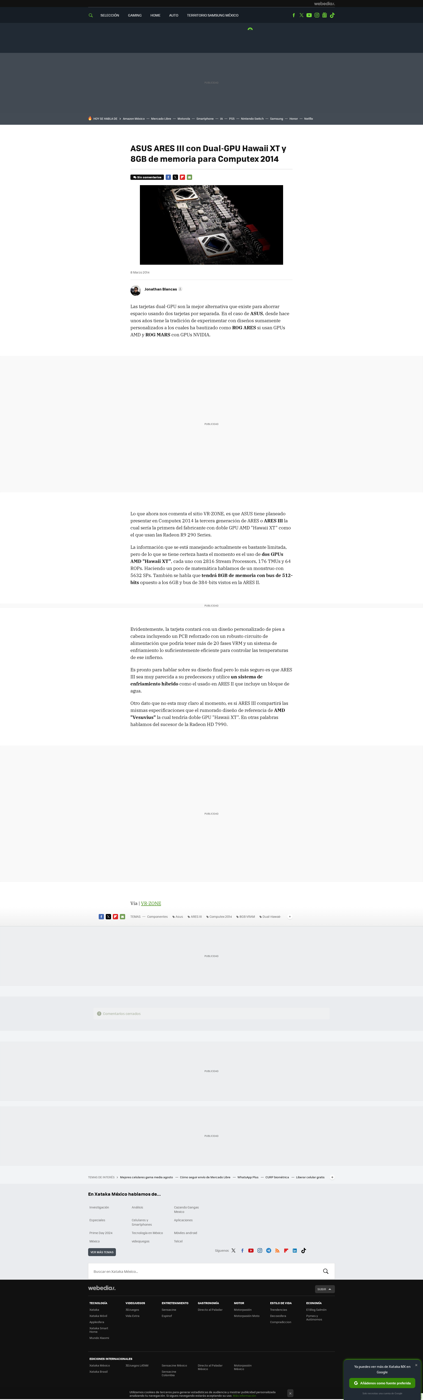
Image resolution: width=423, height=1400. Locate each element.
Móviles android (185, 1233)
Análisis (137, 1207)
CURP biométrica (277, 1177)
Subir (321, 1289)
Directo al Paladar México (210, 1367)
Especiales (97, 1220)
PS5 (232, 118)
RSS (277, 1249)
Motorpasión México (243, 1367)
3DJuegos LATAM (137, 1365)
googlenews (324, 15)
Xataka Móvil (98, 1316)
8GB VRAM (247, 916)
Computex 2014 (221, 916)
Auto (173, 15)
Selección (109, 15)
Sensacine (169, 1309)
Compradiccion (280, 1322)
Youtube (309, 15)
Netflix (308, 118)
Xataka (94, 1309)
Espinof (167, 1316)
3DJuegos (132, 1309)
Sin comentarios (149, 177)
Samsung (276, 118)
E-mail (189, 177)
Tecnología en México (147, 1233)
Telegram (268, 1249)
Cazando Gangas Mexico (186, 1209)
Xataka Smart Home (98, 1330)
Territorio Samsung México (212, 15)
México (94, 1241)
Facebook (293, 15)
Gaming (135, 15)
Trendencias (278, 1309)
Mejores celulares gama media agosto (147, 1177)
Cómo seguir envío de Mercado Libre (205, 1177)
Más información (244, 1395)
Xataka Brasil (98, 1371)
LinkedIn (294, 1249)
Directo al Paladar (210, 1309)
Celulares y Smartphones (142, 1222)
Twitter (301, 15)
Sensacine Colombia (169, 1373)
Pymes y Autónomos (314, 1317)
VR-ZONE (151, 903)
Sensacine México (174, 1365)
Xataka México (99, 1365)
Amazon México (134, 118)
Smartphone (205, 118)
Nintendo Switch (252, 118)
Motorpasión (243, 1309)
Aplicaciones (183, 1220)
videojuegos (141, 1241)
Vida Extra (132, 1316)
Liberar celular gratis (310, 1177)
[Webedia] (324, 3)
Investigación (99, 1207)
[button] (163, 289)
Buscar (326, 1271)
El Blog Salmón (316, 1309)
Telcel (178, 1241)
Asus (179, 916)
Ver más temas (102, 1252)
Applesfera (96, 1322)
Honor (293, 118)
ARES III (196, 916)
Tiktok (332, 15)
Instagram (316, 15)
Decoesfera (278, 1316)
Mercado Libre (161, 118)
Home (155, 15)
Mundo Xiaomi (99, 1338)
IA (221, 118)
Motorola (184, 118)
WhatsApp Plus (248, 1177)
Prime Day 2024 (100, 1233)
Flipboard (182, 177)
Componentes (157, 916)
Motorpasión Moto (247, 1316)
